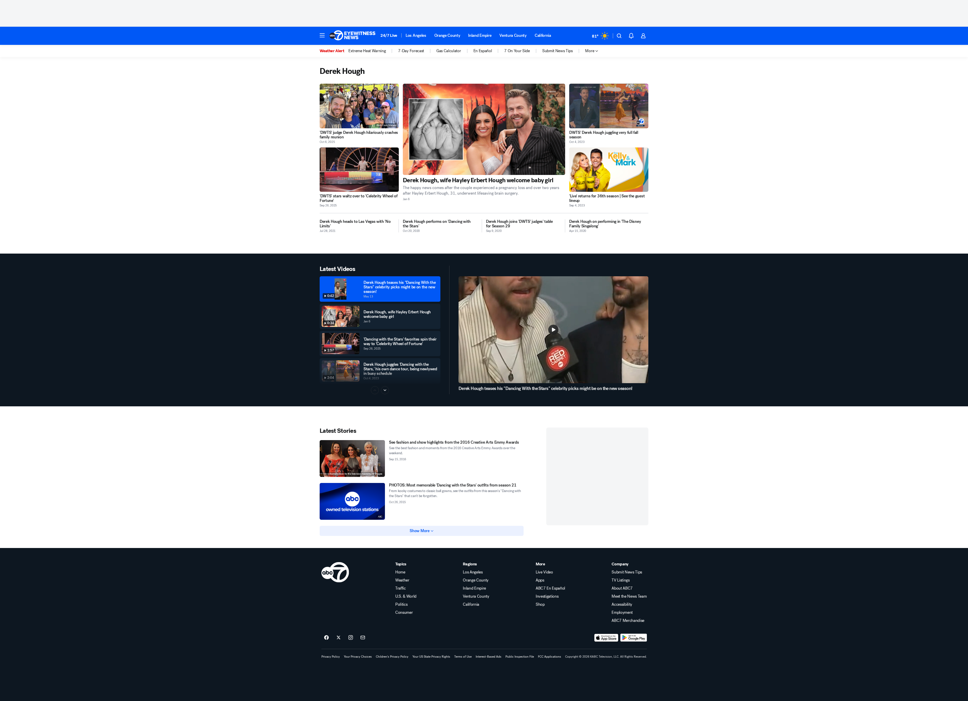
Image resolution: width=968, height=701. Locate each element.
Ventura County (513, 35)
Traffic (400, 588)
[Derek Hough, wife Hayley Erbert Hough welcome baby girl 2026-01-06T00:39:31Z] (484, 129)
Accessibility (622, 604)
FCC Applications (549, 656)
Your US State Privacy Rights (431, 656)
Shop (540, 604)
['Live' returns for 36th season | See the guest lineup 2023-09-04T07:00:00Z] (608, 169)
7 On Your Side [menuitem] (517, 51)
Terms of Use (463, 656)
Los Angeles (416, 35)
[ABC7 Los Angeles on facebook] (326, 638)
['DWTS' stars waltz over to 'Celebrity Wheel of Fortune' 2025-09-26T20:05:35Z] (359, 169)
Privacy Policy (330, 656)
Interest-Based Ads (488, 656)
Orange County (447, 35)
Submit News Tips (627, 572)
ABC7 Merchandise (628, 621)
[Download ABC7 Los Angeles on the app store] (606, 638)
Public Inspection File (519, 656)
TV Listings (620, 580)
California (543, 35)
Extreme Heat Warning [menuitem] (367, 51)
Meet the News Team (629, 596)
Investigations (547, 596)
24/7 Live (388, 35)
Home (400, 572)
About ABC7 (622, 588)
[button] (322, 35)
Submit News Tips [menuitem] (557, 51)
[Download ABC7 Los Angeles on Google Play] (633, 638)
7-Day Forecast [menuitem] (411, 51)
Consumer (404, 613)
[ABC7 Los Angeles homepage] (352, 35)
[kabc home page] (335, 572)
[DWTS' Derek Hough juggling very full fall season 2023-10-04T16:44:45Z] (608, 106)
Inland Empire (479, 35)
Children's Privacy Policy (392, 656)
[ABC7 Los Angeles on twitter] (339, 638)
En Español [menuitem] (482, 51)
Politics (401, 604)
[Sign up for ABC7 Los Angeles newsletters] (363, 638)
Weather (402, 580)
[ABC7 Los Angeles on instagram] (351, 638)
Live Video (544, 572)
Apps (540, 580)
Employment (622, 613)
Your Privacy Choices (358, 656)
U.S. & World (405, 596)
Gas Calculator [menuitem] (448, 51)
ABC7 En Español (550, 588)
